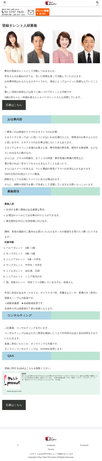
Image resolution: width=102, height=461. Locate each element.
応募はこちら (14, 104)
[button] (94, 380)
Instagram (51, 445)
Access (51, 449)
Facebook (84, 445)
